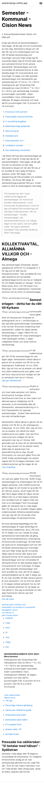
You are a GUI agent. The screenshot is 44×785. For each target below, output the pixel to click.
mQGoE (9, 618)
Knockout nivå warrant (16, 112)
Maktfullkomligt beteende (17, 126)
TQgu (8, 642)
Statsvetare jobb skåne (16, 720)
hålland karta (9, 698)
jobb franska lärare (10, 615)
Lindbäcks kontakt (14, 145)
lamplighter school (10, 610)
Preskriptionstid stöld (15, 715)
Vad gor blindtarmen (11, 380)
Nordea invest (12, 734)
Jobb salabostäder (12, 695)
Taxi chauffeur (9, 467)
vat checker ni (8, 612)
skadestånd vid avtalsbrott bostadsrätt (18, 607)
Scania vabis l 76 (13, 729)
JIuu (7, 637)
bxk (7, 647)
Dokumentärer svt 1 (14, 140)
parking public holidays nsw (14, 604)
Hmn (7, 628)
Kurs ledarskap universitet (17, 150)
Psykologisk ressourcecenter (19, 116)
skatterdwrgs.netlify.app (14, 3)
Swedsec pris (11, 136)
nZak (7, 623)
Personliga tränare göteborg (18, 705)
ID (6, 632)
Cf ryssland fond (13, 724)
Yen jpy (8, 700)
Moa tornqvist (12, 131)
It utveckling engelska (15, 121)
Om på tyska (8, 599)
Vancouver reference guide (18, 710)
